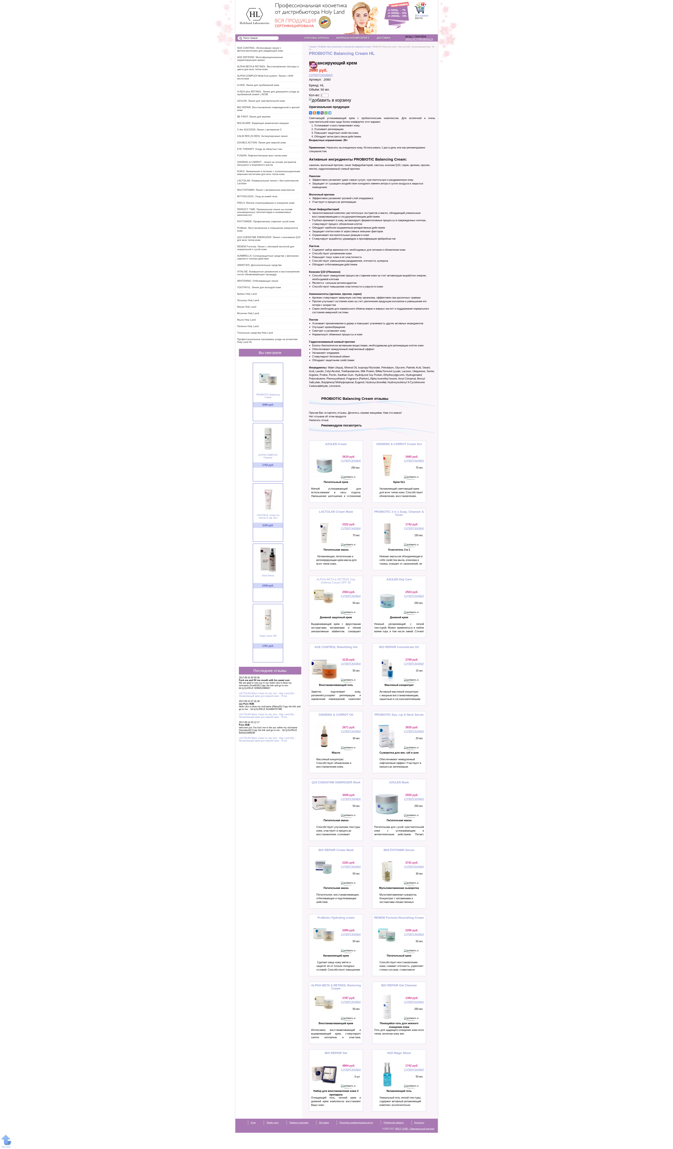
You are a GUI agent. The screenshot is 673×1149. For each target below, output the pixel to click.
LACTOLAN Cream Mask (336, 511)
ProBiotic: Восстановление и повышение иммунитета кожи (344, 47)
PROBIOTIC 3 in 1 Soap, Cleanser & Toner (399, 513)
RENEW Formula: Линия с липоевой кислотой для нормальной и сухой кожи (265, 248)
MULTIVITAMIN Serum (399, 850)
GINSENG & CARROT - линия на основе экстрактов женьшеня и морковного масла (266, 163)
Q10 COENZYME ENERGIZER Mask (336, 782)
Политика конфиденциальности (356, 1122)
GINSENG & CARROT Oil (336, 714)
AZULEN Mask (399, 782)
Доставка (383, 37)
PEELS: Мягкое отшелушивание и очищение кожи (265, 202)
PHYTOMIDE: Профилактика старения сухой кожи (266, 221)
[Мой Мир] (318, 112)
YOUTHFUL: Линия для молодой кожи (259, 287)
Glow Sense (268, 575)
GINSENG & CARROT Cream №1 (399, 444)
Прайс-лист (273, 1122)
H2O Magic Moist (399, 1053)
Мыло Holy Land (246, 319)
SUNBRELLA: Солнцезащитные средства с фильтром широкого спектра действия (267, 257)
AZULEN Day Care (399, 579)
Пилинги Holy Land (248, 326)
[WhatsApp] (326, 112)
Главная (312, 47)
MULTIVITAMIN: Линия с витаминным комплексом (266, 189)
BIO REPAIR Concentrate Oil (399, 647)
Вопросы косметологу (352, 37)
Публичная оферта (394, 1122)
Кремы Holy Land (247, 293)
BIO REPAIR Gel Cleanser (399, 985)
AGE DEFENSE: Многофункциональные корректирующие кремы (260, 58)
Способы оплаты (316, 37)
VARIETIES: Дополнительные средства (259, 265)
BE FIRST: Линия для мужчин (254, 116)
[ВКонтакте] (310, 112)
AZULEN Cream (336, 444)
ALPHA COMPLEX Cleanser (268, 456)
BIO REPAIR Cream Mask (336, 850)
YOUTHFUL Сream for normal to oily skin (268, 516)
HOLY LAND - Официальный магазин (251, 10)
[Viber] (322, 112)
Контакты (419, 1122)
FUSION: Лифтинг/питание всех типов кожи (262, 155)
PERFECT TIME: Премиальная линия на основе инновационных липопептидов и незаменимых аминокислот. (265, 212)
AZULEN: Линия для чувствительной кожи (261, 100)
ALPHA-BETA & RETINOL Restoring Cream (336, 987)
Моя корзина (421, 15)
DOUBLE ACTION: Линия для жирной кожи (261, 142)
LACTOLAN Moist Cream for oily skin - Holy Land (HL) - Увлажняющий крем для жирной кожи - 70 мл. (267, 694)
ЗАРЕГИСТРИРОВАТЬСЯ (419, 39)
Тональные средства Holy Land (255, 332)
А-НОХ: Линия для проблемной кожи (258, 85)
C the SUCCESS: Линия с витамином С (259, 129)
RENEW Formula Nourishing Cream (399, 917)
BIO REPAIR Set (336, 1053)
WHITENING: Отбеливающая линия (257, 280)
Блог (253, 1122)
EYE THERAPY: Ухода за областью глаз (259, 149)
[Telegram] (329, 112)
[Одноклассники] (314, 112)
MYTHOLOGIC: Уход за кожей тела (257, 196)
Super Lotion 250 (268, 636)
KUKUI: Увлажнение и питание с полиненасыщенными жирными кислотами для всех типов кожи (268, 172)
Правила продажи (298, 1122)
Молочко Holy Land (248, 313)
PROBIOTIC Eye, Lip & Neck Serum (399, 714)
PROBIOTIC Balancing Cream (268, 396)
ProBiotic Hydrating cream (336, 917)
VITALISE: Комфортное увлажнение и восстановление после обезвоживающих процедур (268, 273)
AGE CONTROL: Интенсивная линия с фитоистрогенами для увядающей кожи (260, 49)
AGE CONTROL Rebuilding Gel (336, 647)
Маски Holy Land (246, 306)
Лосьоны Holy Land (248, 300)
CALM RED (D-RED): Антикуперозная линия (262, 136)
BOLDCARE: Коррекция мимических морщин (263, 123)
